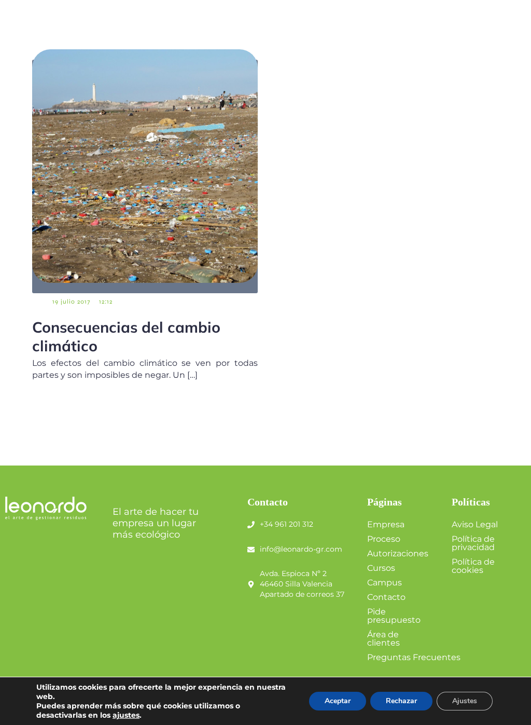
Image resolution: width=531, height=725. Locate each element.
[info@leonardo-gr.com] (251, 549)
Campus (384, 582)
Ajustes (464, 701)
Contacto (386, 597)
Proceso (383, 539)
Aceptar (338, 701)
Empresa (385, 524)
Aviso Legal (475, 524)
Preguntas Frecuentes (413, 657)
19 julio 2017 (71, 301)
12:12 (106, 301)
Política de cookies (473, 566)
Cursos (381, 568)
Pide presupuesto (394, 616)
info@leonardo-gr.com (301, 549)
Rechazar (401, 701)
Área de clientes (383, 639)
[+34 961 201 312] (251, 524)
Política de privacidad (473, 543)
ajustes (126, 715)
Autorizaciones (397, 553)
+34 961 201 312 (286, 524)
